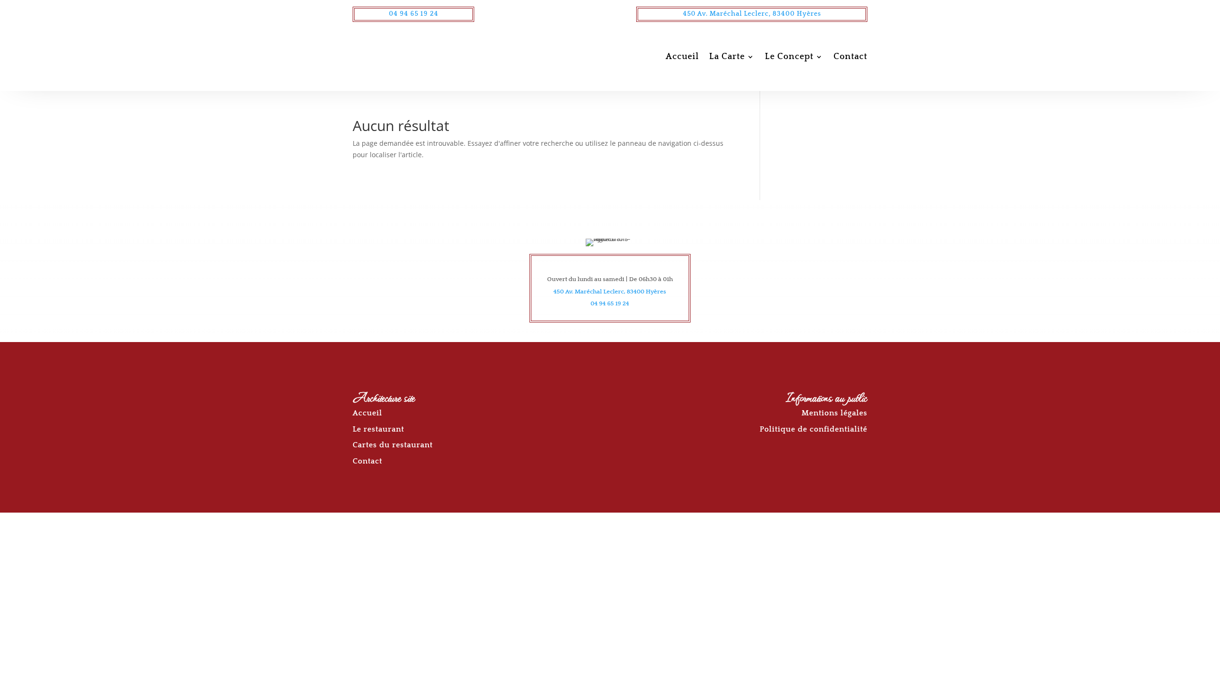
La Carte (727, 56)
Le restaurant (378, 429)
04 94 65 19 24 (413, 14)
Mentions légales (834, 413)
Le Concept (789, 56)
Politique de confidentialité (813, 429)
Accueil (682, 56)
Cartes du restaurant (393, 445)
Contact (850, 56)
